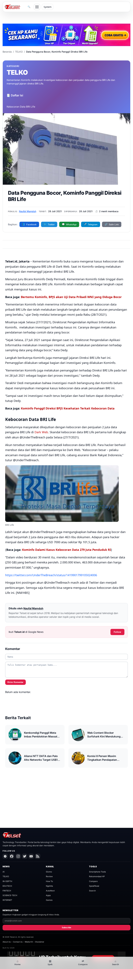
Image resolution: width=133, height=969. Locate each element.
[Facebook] (11, 856)
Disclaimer (39, 942)
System (47, 6)
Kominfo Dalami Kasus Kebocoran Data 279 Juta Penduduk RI (66, 550)
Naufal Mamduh (27, 211)
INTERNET (7, 900)
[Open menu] (37, 7)
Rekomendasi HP (97, 876)
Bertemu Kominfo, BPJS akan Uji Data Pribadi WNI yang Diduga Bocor (71, 297)
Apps (48, 895)
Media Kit (29, 942)
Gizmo (49, 872)
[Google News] (5, 856)
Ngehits (49, 886)
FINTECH (7, 890)
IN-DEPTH (7, 881)
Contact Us (18, 942)
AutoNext (50, 890)
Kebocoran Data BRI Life (21, 106)
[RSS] (37, 856)
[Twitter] (24, 856)
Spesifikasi (94, 886)
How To (49, 881)
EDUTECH (7, 886)
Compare (93, 881)
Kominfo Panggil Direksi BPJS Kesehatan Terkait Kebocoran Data (68, 408)
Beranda (7, 51)
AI (4, 872)
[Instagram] (18, 856)
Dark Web (41, 432)
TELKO (19, 51)
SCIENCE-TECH (10, 895)
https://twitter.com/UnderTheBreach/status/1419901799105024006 (51, 575)
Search (92, 890)
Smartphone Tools (97, 872)
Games (49, 900)
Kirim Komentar (15, 682)
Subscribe (66, 927)
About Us (7, 942)
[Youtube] (31, 856)
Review (49, 876)
